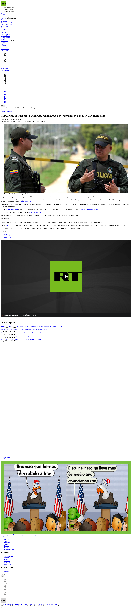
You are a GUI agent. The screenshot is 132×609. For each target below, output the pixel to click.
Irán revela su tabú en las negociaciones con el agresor (16, 336)
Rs (5, 101)
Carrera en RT (8, 562)
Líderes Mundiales (9, 549)
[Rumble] (5, 55)
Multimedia (4, 41)
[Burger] (3, 106)
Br (5, 91)
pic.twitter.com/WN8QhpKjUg (93, 209)
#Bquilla (82, 209)
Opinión (3, 39)
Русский (37, 604)
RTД (41, 604)
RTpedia (6, 547)
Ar (5, 93)
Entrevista (3, 32)
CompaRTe (4, 604)
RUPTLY (45, 604)
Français (28, 604)
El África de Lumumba (7, 28)
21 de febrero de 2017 (35, 212)
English (23, 604)
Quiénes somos (8, 556)
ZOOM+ (3, 31)
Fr (5, 99)
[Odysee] (5, 584)
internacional (8, 237)
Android (6, 571)
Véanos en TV (5, 68)
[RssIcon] (5, 594)
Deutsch (19, 604)
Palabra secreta (5, 49)
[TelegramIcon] (5, 59)
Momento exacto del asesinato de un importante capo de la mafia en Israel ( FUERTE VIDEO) (27, 329)
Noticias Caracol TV (25, 201)
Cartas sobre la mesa (6, 24)
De (5, 94)
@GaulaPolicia (13, 209)
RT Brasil (10, 604)
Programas (4, 18)
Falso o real (4, 47)
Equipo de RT (5, 50)
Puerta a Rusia (52, 604)
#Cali (7, 209)
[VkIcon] (5, 53)
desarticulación (9, 225)
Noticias (3, 14)
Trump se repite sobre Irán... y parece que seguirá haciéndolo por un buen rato (23, 535)
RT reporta (4, 19)
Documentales (5, 26)
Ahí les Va (4, 21)
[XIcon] (5, 57)
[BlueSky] (5, 61)
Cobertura (7, 561)
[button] (66, 276)
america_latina (8, 236)
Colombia (7, 234)
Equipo (6, 559)
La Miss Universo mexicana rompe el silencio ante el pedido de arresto (21, 339)
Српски (32, 604)
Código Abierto (5, 34)
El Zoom (3, 29)
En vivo (3, 13)
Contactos (7, 557)
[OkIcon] (5, 64)
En (5, 96)
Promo (2, 44)
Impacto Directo (5, 36)
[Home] (3, 6)
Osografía (3, 45)
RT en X (3, 536)
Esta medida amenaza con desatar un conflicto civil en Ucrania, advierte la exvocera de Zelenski (28, 333)
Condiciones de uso (9, 564)
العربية (15, 604)
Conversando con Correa (8, 23)
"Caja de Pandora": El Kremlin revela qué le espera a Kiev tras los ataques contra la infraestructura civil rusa (31, 326)
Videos (3, 42)
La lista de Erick (5, 37)
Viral (2, 16)
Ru (5, 102)
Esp (5, 98)
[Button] (2, 576)
